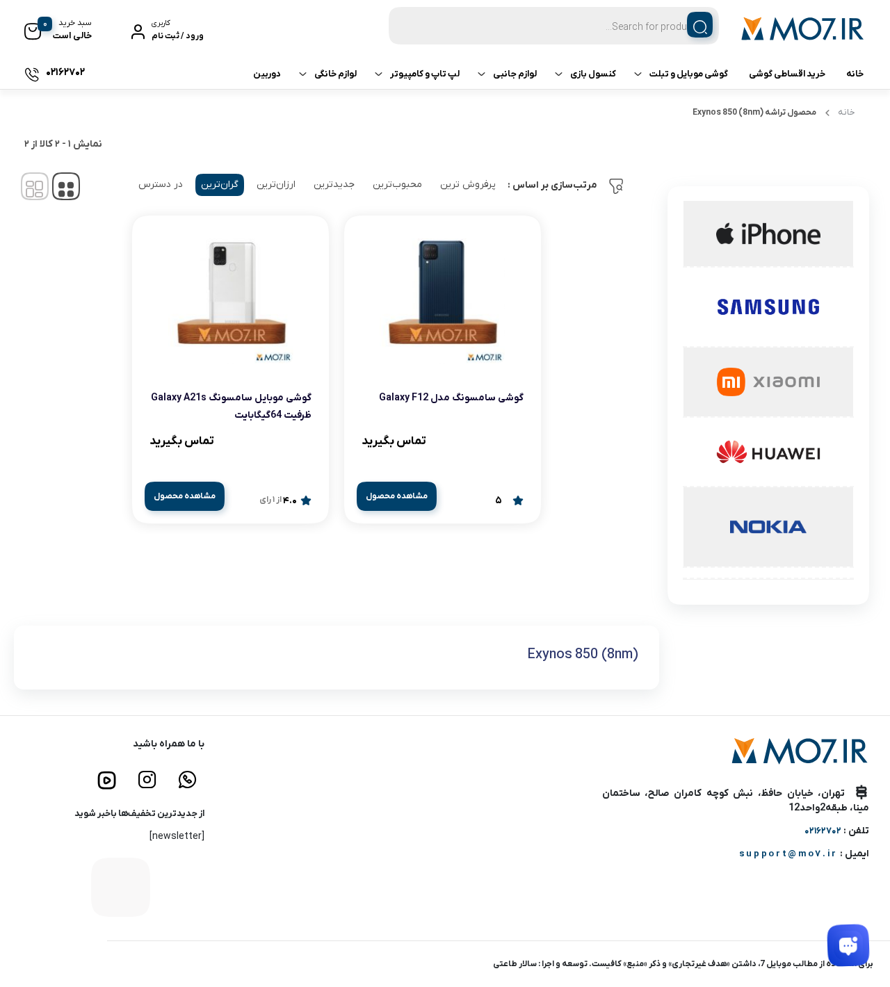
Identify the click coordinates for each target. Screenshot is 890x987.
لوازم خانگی (335, 74)
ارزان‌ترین (276, 184)
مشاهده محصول (397, 496)
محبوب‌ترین (397, 184)
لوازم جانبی (515, 74)
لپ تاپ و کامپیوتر (425, 74)
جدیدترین (334, 184)
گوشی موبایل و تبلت (688, 74)
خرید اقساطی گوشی (787, 74)
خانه (855, 74)
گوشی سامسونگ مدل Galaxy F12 (451, 398)
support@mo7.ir (788, 854)
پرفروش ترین (468, 184)
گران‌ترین (219, 184)
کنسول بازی (593, 74)
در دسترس (160, 184)
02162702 (822, 831)
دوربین (267, 74)
